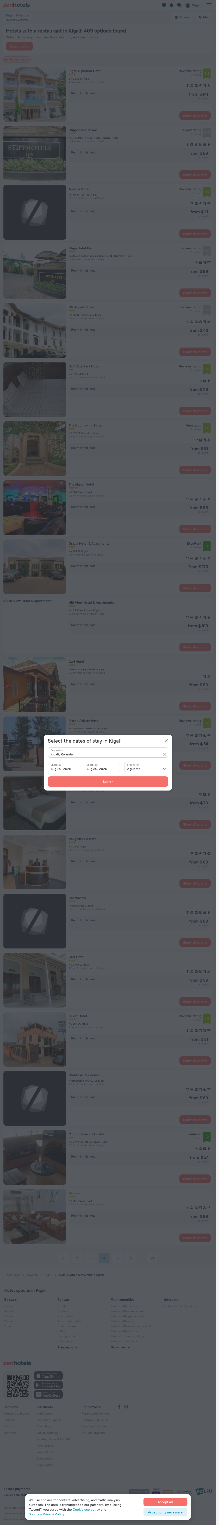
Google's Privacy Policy (46, 1514)
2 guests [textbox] (133, 769)
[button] (164, 754)
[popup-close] (166, 740)
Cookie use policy (86, 1509)
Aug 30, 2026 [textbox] (96, 769)
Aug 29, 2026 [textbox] (60, 769)
